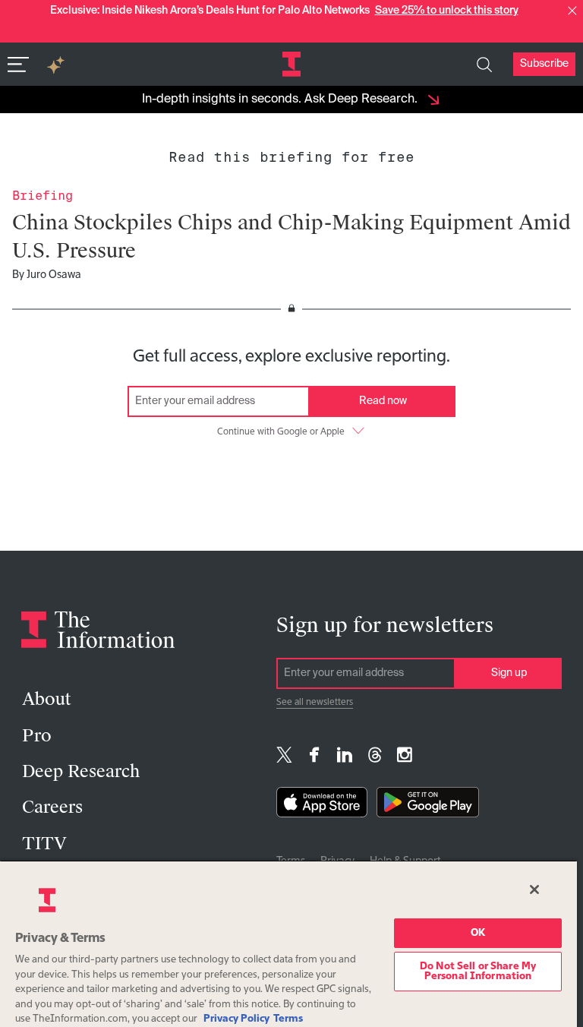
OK (478, 933)
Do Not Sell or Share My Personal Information (478, 971)
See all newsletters (314, 702)
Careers (52, 807)
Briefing (42, 196)
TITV (44, 844)
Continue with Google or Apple (281, 432)
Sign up (509, 673)
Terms (288, 1019)
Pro (37, 736)
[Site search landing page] (484, 64)
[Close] (534, 889)
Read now (383, 401)
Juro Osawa (54, 275)
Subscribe (544, 63)
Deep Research (81, 771)
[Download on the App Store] (321, 805)
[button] (572, 10)
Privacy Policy (236, 1019)
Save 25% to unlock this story (446, 10)
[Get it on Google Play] (428, 805)
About (46, 699)
